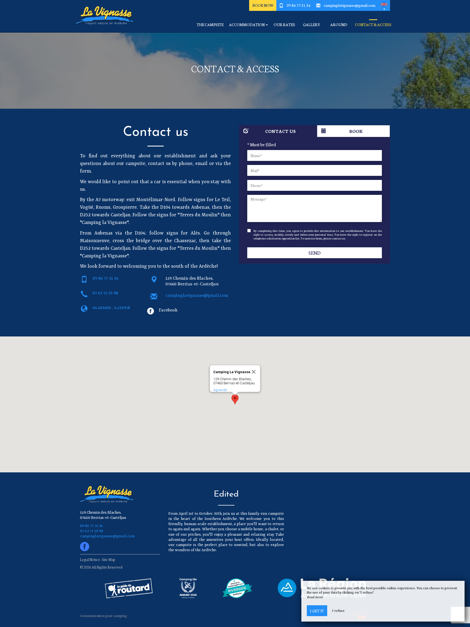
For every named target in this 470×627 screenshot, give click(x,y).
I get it (317, 610)
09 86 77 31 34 (299, 5)
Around (338, 24)
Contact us (280, 131)
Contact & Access (373, 24)
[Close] (253, 371)
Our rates (284, 24)
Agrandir (220, 390)
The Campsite (210, 24)
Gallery (311, 24)
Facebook (168, 310)
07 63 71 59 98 (105, 293)
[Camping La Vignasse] (103, 16)
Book (356, 131)
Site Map (108, 559)
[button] (384, 5)
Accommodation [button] (247, 24)
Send (314, 252)
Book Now (262, 5)
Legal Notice (90, 559)
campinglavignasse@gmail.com (349, 5)
